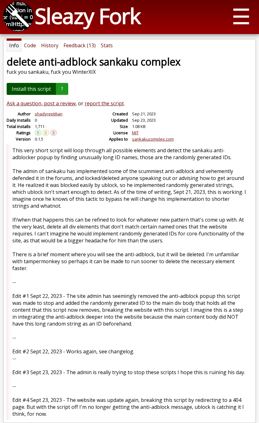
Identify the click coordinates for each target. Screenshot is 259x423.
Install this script (31, 88)
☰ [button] (241, 16)
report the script (104, 103)
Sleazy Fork (87, 15)
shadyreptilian (49, 114)
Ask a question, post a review (41, 103)
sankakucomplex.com (153, 139)
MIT (135, 133)
